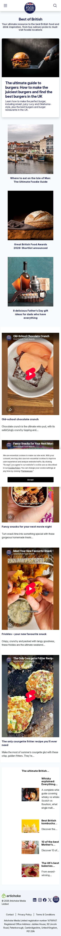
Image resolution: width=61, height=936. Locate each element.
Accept (30, 480)
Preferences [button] (26, 471)
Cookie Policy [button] (14, 468)
